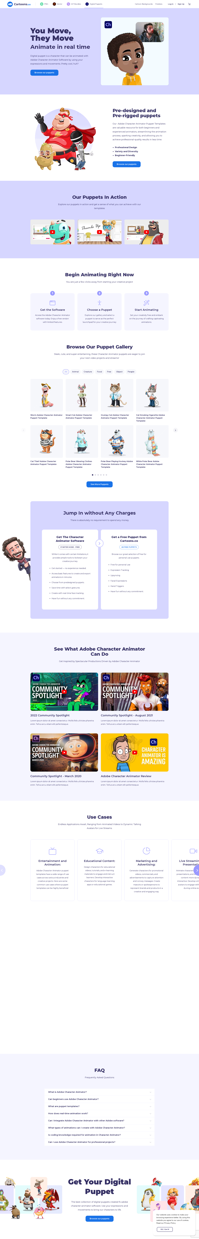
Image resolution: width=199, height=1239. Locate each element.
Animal (75, 372)
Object (119, 372)
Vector (59, 4)
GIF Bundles (76, 4)
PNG (46, 4)
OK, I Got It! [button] (165, 1229)
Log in (170, 4)
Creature (88, 372)
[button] (175, 430)
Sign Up (181, 4)
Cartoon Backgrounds (144, 4)
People (131, 372)
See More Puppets (99, 484)
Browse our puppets (44, 73)
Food (99, 372)
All (66, 372)
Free (109, 372)
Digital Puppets (96, 4)
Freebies (158, 4)
